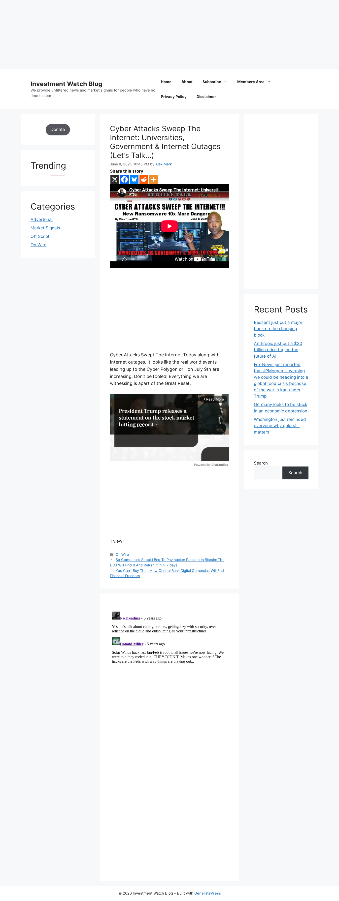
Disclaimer (206, 96)
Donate (58, 129)
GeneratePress (207, 893)
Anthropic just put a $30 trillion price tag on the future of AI (278, 350)
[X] (114, 179)
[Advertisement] (149, 34)
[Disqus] (169, 672)
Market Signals (45, 227)
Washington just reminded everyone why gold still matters (280, 426)
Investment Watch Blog (66, 84)
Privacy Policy (174, 96)
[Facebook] (124, 179)
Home (166, 81)
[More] (153, 179)
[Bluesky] (134, 179)
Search (261, 463)
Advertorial (42, 219)
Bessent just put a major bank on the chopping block (278, 329)
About (187, 81)
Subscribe (212, 81)
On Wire (122, 554)
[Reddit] (143, 179)
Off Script (40, 236)
